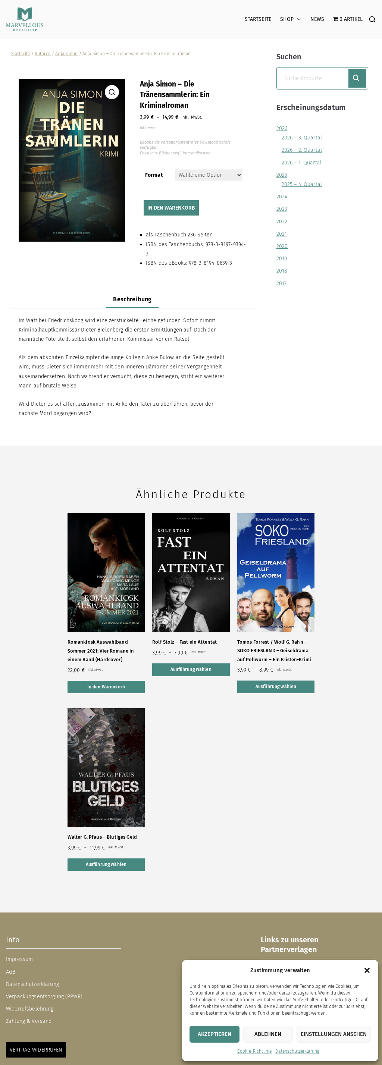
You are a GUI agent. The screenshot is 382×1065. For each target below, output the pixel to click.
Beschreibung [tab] (132, 299)
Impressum (19, 959)
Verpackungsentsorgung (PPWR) (44, 996)
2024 (282, 197)
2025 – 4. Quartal (302, 184)
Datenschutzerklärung (297, 1051)
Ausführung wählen (190, 669)
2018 (282, 271)
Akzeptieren (214, 1034)
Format (154, 175)
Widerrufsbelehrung (30, 1009)
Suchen (289, 56)
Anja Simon (66, 53)
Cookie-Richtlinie (254, 1051)
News (317, 19)
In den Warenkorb (171, 208)
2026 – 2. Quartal (302, 150)
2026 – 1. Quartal (302, 163)
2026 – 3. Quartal (302, 138)
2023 (282, 209)
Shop (287, 19)
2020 (282, 246)
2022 (282, 222)
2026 (282, 128)
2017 (281, 283)
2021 (281, 234)
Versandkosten (196, 153)
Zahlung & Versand (28, 1021)
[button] (367, 970)
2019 (281, 258)
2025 (282, 175)
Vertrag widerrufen (36, 1050)
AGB (10, 972)
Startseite (258, 19)
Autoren (43, 53)
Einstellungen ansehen (334, 1034)
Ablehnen (267, 1034)
